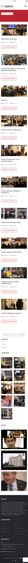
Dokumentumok (19, 528)
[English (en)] (26, 1)
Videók (4, 347)
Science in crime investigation (11, 313)
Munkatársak (18, 533)
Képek (4, 344)
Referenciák (5, 528)
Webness (21, 558)
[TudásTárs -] (7, 6)
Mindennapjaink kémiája (9, 39)
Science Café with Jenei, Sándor (11, 252)
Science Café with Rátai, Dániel (11, 222)
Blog (3, 526)
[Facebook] (13, 1)
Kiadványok (18, 526)
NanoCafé (4, 100)
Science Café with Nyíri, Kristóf (11, 129)
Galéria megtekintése (8, 47)
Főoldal (4, 13)
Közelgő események (20, 531)
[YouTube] (15, 1)
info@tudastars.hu (10, 551)
